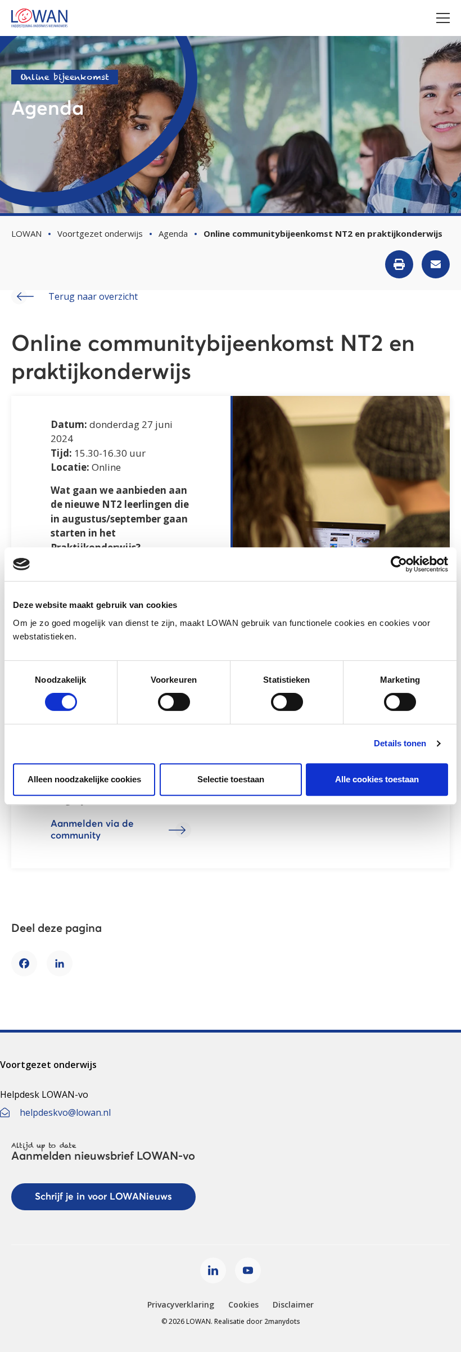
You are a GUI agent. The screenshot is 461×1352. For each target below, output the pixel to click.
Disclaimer (293, 1304)
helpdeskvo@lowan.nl (65, 1112)
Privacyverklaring (180, 1304)
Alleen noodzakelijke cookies (84, 779)
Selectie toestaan (230, 779)
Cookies (243, 1304)
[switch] (174, 702)
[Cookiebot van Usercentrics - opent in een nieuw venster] (399, 564)
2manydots (282, 1321)
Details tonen (400, 743)
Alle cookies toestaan (377, 779)
